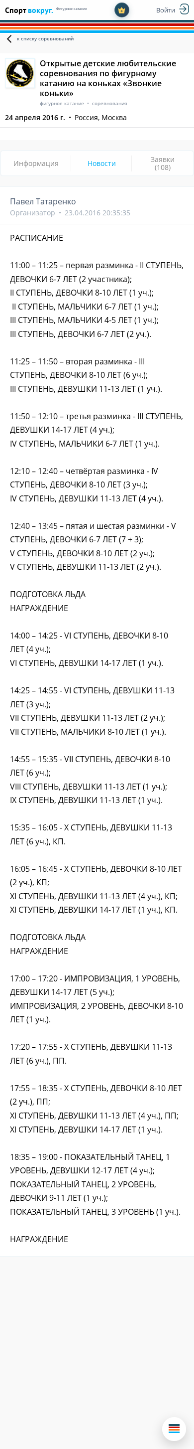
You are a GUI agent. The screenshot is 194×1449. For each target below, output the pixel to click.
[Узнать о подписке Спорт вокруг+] (121, 9)
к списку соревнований (45, 38)
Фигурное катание (71, 8)
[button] (174, 1429)
